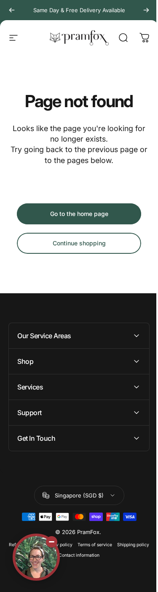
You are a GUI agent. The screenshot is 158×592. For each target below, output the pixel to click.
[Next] (146, 10)
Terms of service (110, 544)
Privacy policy (73, 544)
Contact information (94, 555)
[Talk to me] (36, 557)
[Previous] (12, 10)
